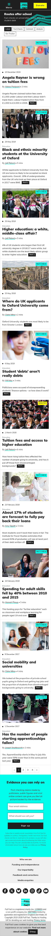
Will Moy (9, 381)
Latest (7, 29)
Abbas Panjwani (12, 87)
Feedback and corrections (25, 875)
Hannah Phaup (11, 603)
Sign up (25, 826)
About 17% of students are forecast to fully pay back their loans (23, 517)
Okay (33, 932)
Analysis (39, 29)
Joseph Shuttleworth (14, 748)
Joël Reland (10, 163)
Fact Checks (18, 29)
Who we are (25, 860)
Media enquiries (25, 880)
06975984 (32, 912)
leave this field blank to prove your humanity (11, 777)
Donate (40, 6)
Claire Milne (10, 315)
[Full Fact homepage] (23, 6)
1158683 (38, 909)
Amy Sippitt (10, 526)
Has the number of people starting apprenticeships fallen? (25, 739)
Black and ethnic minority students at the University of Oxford (24, 154)
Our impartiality (25, 870)
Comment (29, 29)
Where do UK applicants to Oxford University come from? (25, 306)
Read (32, 103)
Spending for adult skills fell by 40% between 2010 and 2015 (24, 593)
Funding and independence (25, 865)
